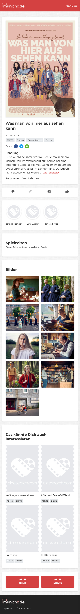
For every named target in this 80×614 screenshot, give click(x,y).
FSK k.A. (45, 561)
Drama (20, 140)
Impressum (8, 608)
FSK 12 (10, 140)
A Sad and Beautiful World (55, 495)
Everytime (11, 555)
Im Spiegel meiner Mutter (20, 495)
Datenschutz (24, 608)
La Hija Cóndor (49, 555)
